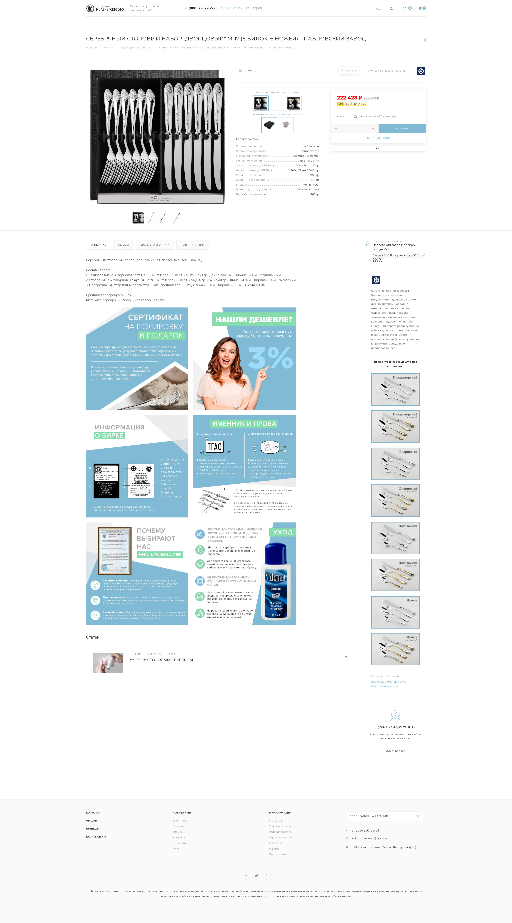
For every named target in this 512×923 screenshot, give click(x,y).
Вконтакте (246, 875)
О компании (181, 820)
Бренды (93, 828)
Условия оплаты (280, 826)
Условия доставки (281, 831)
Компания (182, 812)
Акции (91, 820)
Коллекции (96, 836)
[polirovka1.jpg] (137, 358)
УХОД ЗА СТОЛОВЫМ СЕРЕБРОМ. (162, 660)
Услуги (177, 848)
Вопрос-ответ (278, 854)
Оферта (274, 848)
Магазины (276, 820)
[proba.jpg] (244, 466)
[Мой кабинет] (391, 8)
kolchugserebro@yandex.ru (372, 838)
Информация (281, 812)
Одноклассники (266, 875)
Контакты (179, 837)
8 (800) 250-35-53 (200, 8)
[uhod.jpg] (244, 573)
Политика (276, 843)
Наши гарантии (192, 244)
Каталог (93, 812)
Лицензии (180, 843)
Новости (178, 826)
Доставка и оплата (155, 244)
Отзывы (123, 244)
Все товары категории (386, 676)
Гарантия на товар (281, 837)
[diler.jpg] (137, 573)
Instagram (256, 875)
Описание (98, 244)
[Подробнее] (346, 656)
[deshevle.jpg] (244, 358)
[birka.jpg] (137, 466)
